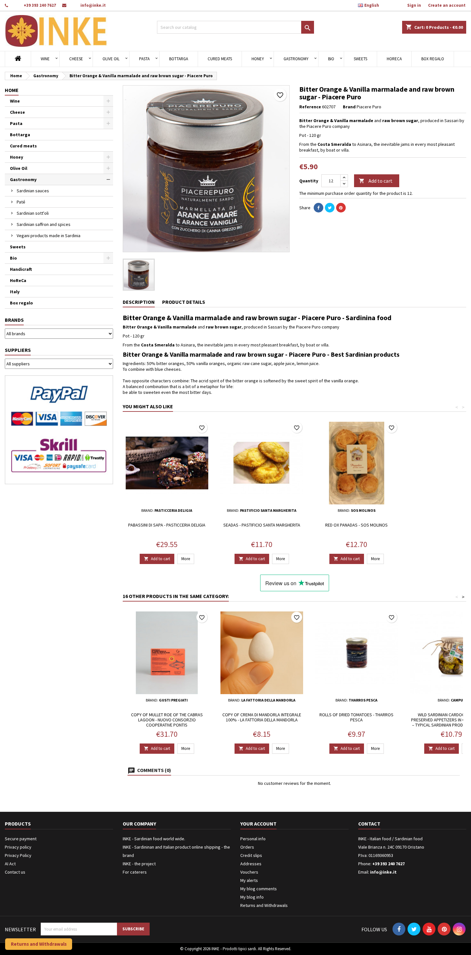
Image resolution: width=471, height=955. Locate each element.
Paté (21, 202)
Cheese (76, 59)
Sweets (360, 59)
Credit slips (251, 855)
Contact (369, 823)
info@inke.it (93, 5)
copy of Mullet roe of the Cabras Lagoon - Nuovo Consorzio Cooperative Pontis (167, 720)
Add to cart (375, 181)
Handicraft (21, 269)
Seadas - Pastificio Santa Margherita (261, 525)
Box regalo (432, 59)
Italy (15, 292)
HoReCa (394, 59)
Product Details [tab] (183, 302)
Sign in (414, 5)
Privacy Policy (18, 855)
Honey (258, 59)
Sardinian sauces (33, 191)
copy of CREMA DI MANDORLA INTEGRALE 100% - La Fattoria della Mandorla (261, 717)
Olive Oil (111, 59)
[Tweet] (330, 207)
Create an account (447, 5)
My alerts (249, 880)
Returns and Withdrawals (264, 905)
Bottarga (178, 59)
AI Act (10, 864)
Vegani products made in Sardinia (48, 235)
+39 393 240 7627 (40, 5)
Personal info (253, 839)
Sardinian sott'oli (33, 213)
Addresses (250, 864)
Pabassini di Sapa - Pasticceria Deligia (166, 525)
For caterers (135, 872)
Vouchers (249, 872)
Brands (14, 320)
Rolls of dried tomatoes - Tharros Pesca (356, 717)
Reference (310, 107)
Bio (331, 59)
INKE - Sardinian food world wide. (154, 839)
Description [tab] (139, 302)
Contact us (15, 872)
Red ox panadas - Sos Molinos (356, 525)
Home (12, 90)
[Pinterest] (341, 207)
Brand (349, 107)
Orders (247, 847)
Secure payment (21, 839)
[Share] (318, 207)
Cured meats (220, 59)
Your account (258, 823)
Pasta (144, 59)
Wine (45, 59)
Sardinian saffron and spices (43, 224)
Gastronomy (296, 59)
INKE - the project (139, 864)
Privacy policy (18, 847)
